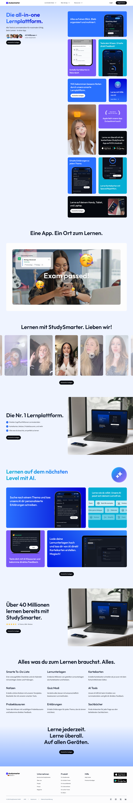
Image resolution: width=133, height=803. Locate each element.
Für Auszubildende (66, 783)
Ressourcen (77, 3)
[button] (16, 355)
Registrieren (121, 3)
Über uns (39, 780)
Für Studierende (65, 777)
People (39, 783)
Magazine (39, 790)
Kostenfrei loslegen (13, 42)
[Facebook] (111, 799)
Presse (38, 786)
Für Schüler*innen (65, 780)
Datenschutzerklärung (47, 799)
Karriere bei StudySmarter (43, 777)
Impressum (33, 799)
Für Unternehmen (65, 786)
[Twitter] (120, 799)
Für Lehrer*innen (65, 790)
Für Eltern (63, 793)
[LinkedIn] (125, 799)
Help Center (88, 777)
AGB (25, 799)
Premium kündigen (90, 780)
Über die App (64, 3)
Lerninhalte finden (49, 3)
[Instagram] (116, 799)
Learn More (114, 99)
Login (111, 3)
